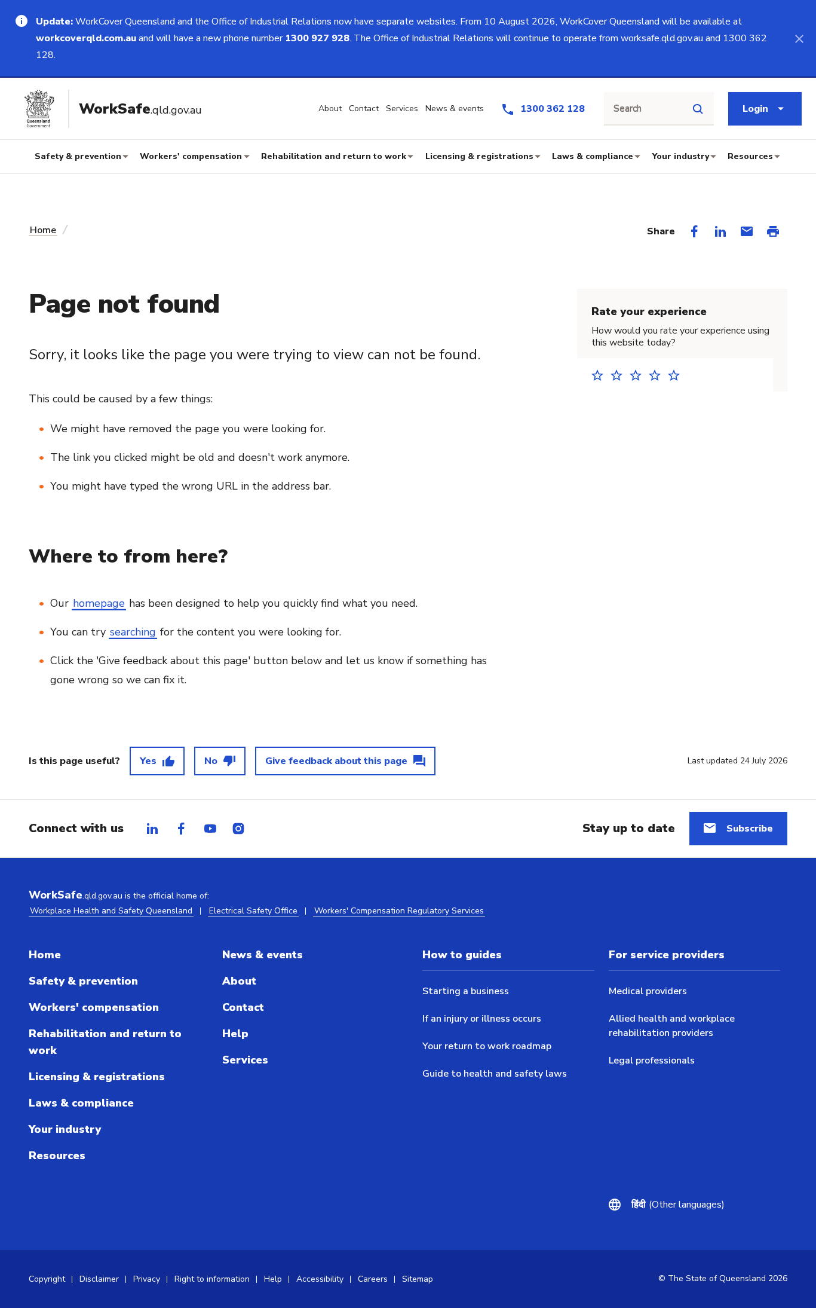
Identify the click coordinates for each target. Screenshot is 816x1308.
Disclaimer (99, 1279)
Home (43, 230)
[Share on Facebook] (694, 231)
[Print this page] (773, 231)
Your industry (680, 156)
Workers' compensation (191, 156)
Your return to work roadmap (486, 1046)
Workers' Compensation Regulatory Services (399, 910)
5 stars (677, 375)
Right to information (212, 1279)
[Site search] (698, 108)
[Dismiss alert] (799, 38)
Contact (243, 1007)
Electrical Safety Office (253, 910)
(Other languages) (678, 1204)
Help (235, 1033)
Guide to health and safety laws (494, 1073)
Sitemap (417, 1279)
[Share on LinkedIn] (720, 231)
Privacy (146, 1279)
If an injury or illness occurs (481, 1018)
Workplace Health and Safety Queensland (111, 910)
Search (627, 108)
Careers (373, 1279)
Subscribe (749, 828)
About (239, 981)
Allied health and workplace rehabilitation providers (672, 1026)
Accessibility (319, 1279)
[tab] (152, 828)
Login (755, 108)
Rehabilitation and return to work (333, 156)
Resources (750, 156)
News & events (262, 955)
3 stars (639, 375)
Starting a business (465, 991)
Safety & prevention (78, 156)
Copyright (47, 1279)
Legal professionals (652, 1060)
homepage (99, 603)
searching (133, 632)
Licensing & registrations (479, 156)
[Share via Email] (747, 231)
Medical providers (648, 991)
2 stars (620, 375)
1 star (601, 375)
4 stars (658, 375)
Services (245, 1060)
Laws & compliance (592, 156)
